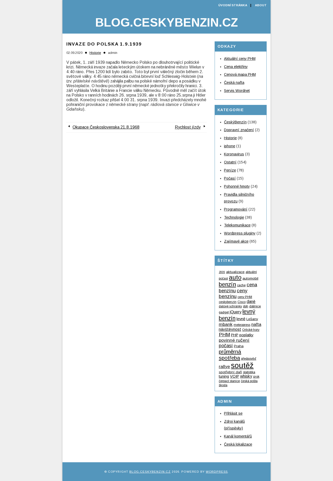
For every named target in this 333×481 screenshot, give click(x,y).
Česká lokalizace (238, 444)
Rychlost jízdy (188, 127)
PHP (234, 335)
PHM (224, 334)
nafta (256, 324)
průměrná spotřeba (230, 355)
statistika (249, 372)
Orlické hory (250, 330)
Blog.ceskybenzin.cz (166, 22)
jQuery (235, 312)
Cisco (242, 302)
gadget (224, 312)
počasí (226, 345)
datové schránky (230, 306)
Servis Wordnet (237, 90)
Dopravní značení (239, 130)
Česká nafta (234, 82)
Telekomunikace (237, 225)
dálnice (255, 306)
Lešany (252, 319)
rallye (224, 366)
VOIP (234, 376)
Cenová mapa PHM (240, 74)
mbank (226, 324)
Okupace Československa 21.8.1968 (106, 127)
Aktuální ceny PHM (239, 58)
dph (245, 306)
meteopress (242, 325)
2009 (222, 272)
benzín (227, 284)
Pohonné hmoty (237, 186)
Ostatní (230, 162)
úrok (256, 376)
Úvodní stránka (232, 5)
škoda (223, 385)
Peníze (230, 170)
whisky (246, 376)
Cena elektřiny (236, 67)
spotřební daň (230, 372)
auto (235, 277)
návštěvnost (230, 329)
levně (240, 319)
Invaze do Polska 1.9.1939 (104, 44)
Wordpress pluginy (239, 233)
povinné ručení (234, 340)
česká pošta (249, 381)
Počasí (230, 178)
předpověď (248, 358)
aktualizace (235, 272)
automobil (250, 278)
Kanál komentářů (238, 436)
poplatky (246, 335)
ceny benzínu (233, 293)
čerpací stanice (229, 381)
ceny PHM (245, 297)
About (261, 5)
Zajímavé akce (236, 241)
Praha (239, 346)
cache (241, 285)
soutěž (242, 365)
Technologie (234, 217)
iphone (229, 146)
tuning (224, 376)
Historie (95, 53)
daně (251, 301)
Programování (235, 209)
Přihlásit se (233, 413)
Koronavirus (234, 154)
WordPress (217, 471)
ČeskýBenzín (235, 122)
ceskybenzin (227, 302)
